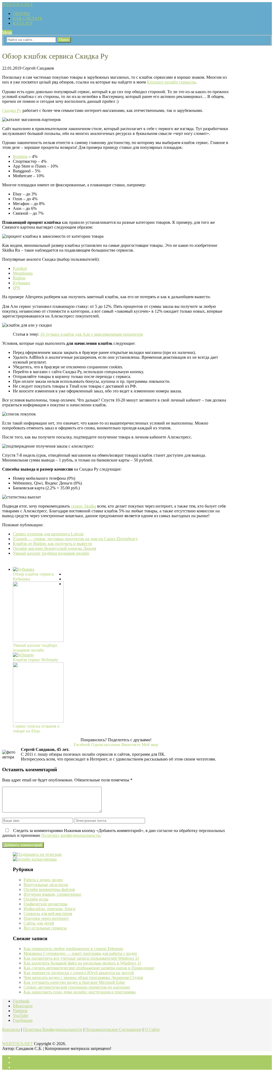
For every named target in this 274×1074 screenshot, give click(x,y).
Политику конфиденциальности (70, 835)
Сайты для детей (39, 923)
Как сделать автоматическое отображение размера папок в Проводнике (89, 968)
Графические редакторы (45, 904)
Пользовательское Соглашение (113, 1029)
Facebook (21, 1001)
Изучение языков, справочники (52, 894)
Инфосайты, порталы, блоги (49, 908)
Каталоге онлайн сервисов (171, 82)
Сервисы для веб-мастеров (48, 913)
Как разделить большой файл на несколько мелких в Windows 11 (82, 963)
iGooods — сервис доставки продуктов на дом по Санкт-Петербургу (75, 538)
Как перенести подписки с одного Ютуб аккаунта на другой (79, 972)
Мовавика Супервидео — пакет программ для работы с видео (80, 953)
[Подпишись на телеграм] (37, 854)
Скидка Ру (11, 110)
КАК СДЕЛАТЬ (27, 18)
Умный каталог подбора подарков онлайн (51, 553)
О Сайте (152, 1029)
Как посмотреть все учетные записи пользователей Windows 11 (81, 958)
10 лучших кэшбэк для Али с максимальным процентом (91, 334)
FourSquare (23, 1020)
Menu (7, 32)
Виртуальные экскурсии (46, 884)
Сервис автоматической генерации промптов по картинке (77, 987)
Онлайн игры (36, 899)
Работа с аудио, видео (43, 880)
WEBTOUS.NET (17, 4)
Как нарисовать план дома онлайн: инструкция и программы (80, 992)
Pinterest (20, 1010)
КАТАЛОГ (23, 23)
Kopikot (20, 268)
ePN (16, 287)
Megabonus (23, 273)
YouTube (20, 1015)
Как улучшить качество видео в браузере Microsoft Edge (74, 982)
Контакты (11, 1029)
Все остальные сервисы (45, 928)
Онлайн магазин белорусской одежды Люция (54, 548)
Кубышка (21, 283)
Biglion (19, 278)
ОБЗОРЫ (21, 13)
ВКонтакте (23, 1006)
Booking (20, 156)
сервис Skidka (83, 506)
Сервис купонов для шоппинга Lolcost (48, 534)
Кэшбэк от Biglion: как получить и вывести (52, 543)
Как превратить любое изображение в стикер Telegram (73, 948)
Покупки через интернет (46, 918)
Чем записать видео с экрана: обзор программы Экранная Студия (83, 977)
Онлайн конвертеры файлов (49, 889)
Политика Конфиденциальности (52, 1029)
